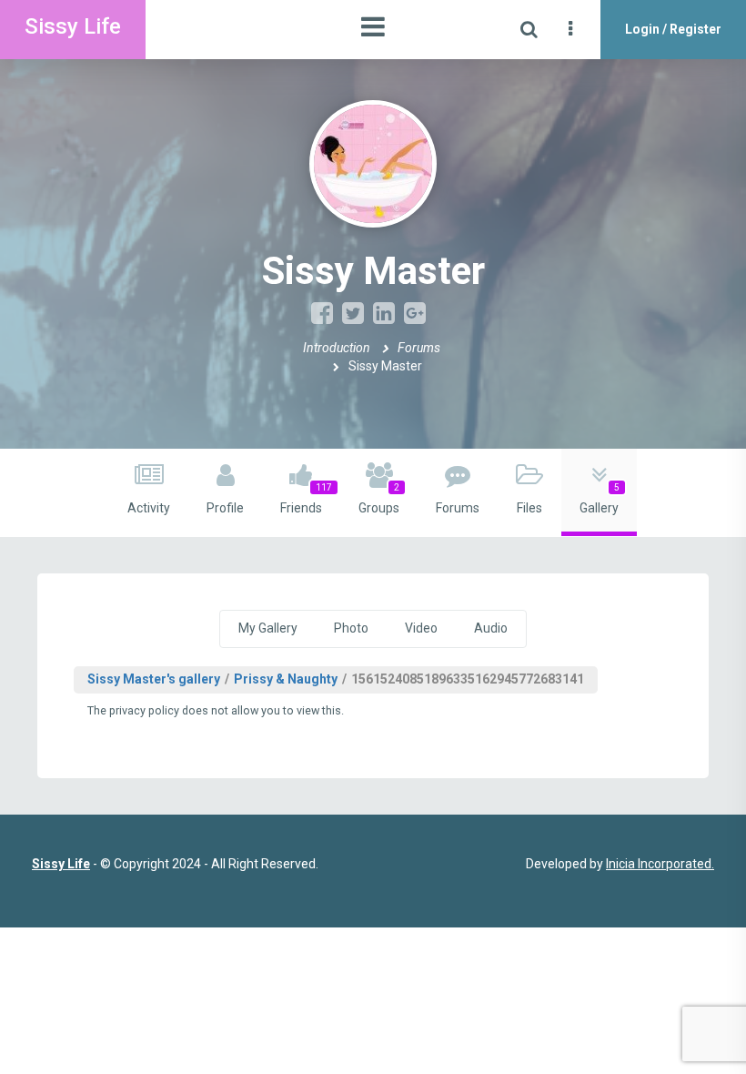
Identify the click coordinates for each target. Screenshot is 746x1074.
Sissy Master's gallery (153, 679)
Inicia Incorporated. (660, 863)
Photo (351, 628)
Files (529, 508)
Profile (225, 508)
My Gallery (267, 628)
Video (421, 628)
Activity (148, 508)
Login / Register (673, 29)
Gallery (600, 498)
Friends (306, 498)
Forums (419, 347)
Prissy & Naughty (286, 679)
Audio (491, 628)
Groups (378, 498)
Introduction (336, 347)
